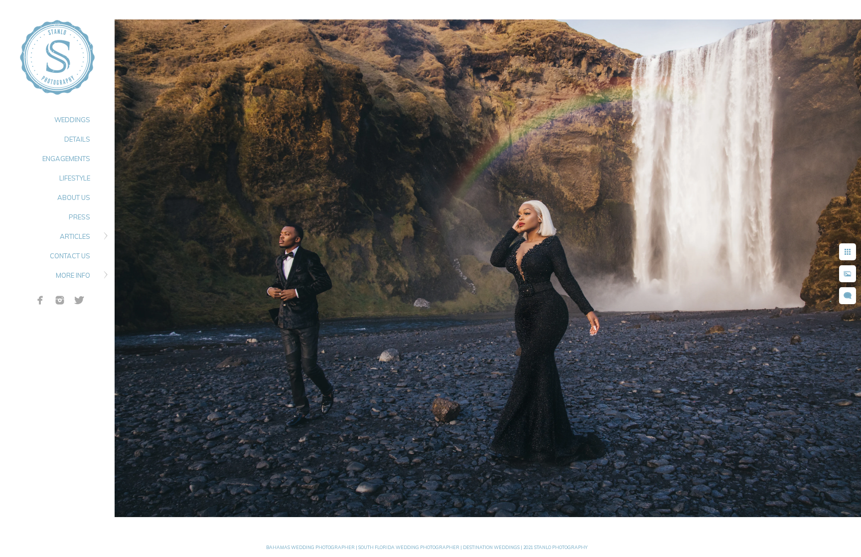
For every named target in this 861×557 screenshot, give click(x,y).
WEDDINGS (72, 120)
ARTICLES (75, 236)
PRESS (79, 217)
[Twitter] (79, 300)
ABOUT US (73, 197)
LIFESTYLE (74, 178)
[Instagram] (59, 300)
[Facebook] (40, 300)
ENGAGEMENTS (66, 159)
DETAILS (77, 139)
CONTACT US (70, 256)
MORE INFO (73, 275)
